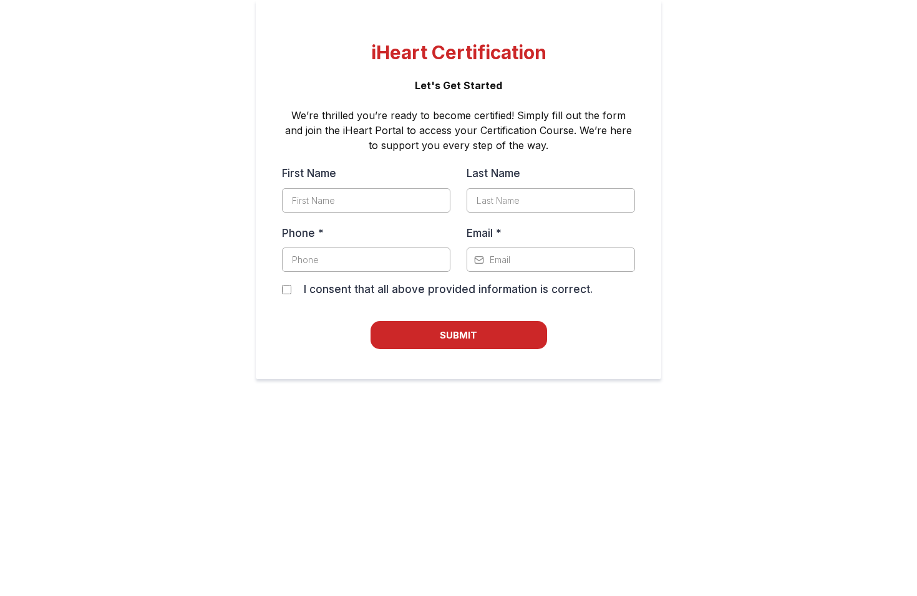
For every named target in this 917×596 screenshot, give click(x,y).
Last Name (493, 173)
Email (484, 233)
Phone (303, 233)
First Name (309, 173)
